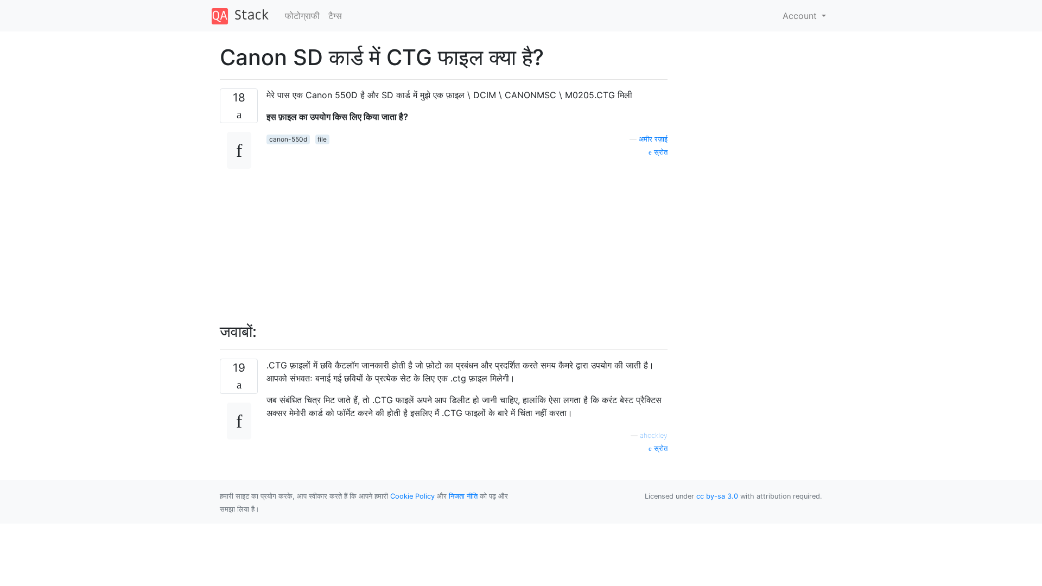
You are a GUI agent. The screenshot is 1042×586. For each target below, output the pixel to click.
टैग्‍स (335, 15)
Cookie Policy (412, 496)
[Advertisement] (467, 234)
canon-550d (288, 139)
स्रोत (660, 152)
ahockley (654, 435)
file (322, 139)
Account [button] (801, 15)
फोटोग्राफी (302, 15)
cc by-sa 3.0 (717, 496)
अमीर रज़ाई (653, 139)
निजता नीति (463, 496)
